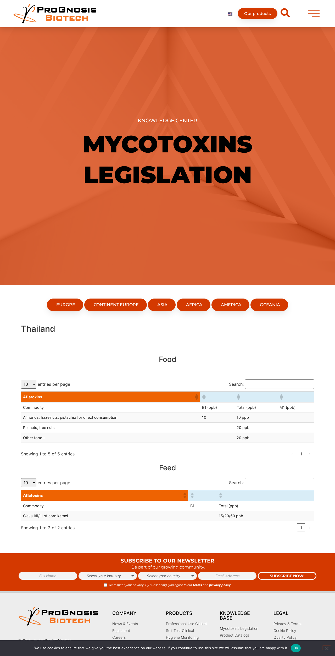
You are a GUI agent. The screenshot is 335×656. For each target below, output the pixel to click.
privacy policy (220, 585)
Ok (295, 648)
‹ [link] (292, 453)
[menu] (314, 13)
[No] (326, 648)
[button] (196, 397)
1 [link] (301, 453)
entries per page (54, 384)
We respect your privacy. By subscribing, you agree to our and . (169, 585)
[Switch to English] (230, 13)
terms (197, 585)
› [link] (310, 453)
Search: (236, 384)
